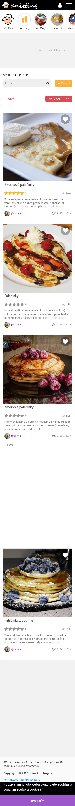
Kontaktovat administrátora (22, 780)
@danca (16, 213)
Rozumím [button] (37, 800)
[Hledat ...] (24, 83)
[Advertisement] (19, 50)
